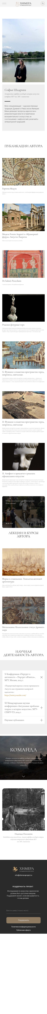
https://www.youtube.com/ (15, 695)
